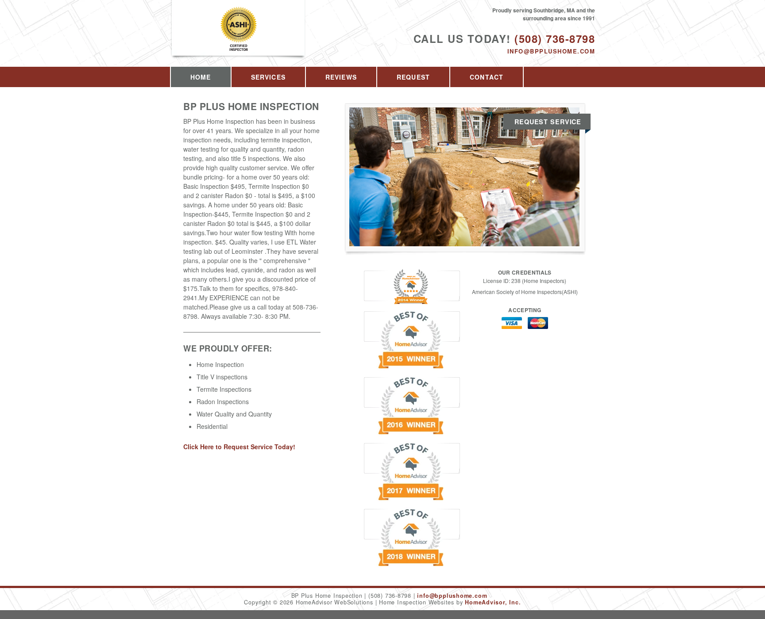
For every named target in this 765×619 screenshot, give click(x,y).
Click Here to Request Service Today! (239, 446)
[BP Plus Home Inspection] (238, 38)
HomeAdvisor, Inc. (493, 602)
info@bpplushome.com (551, 51)
